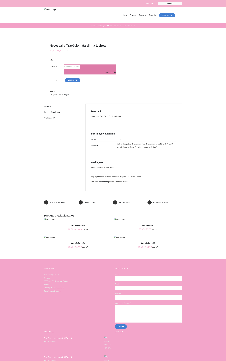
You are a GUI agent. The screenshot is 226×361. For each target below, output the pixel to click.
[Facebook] (73, 300)
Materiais (53, 67)
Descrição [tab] (48, 106)
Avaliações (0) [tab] (49, 118)
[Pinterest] (82, 300)
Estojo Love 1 (148, 226)
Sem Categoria (64, 95)
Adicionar (72, 80)
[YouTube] (79, 300)
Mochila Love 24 (78, 243)
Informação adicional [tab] (52, 112)
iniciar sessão (102, 182)
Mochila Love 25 (148, 243)
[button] (178, 15)
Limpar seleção (110, 72)
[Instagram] (76, 300)
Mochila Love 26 (78, 226)
